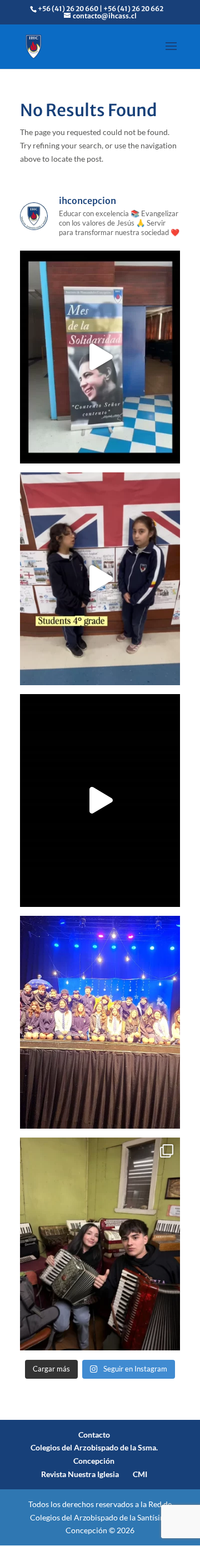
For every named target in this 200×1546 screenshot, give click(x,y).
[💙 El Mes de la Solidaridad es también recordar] (100, 800)
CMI (140, 1474)
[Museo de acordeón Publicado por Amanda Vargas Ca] (100, 1244)
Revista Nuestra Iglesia (80, 1474)
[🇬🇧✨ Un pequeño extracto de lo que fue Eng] (100, 578)
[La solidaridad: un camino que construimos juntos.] (100, 357)
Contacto (94, 1434)
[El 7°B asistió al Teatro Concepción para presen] (100, 1022)
